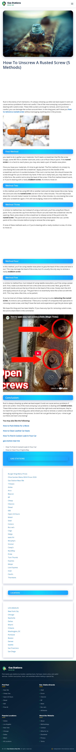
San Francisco (13, 648)
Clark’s (10, 574)
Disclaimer (44, 734)
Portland (11, 635)
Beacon (11, 494)
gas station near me (11, 441)
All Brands (44, 710)
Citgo (10, 531)
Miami (10, 625)
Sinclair (11, 544)
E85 (9, 510)
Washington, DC (14, 631)
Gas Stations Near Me (13, 749)
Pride (10, 554)
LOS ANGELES (13, 608)
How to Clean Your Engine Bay (17, 450)
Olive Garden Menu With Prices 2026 (22, 477)
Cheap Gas (6, 693)
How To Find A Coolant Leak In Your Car (19, 436)
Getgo (10, 534)
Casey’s (11, 547)
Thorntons (12, 577)
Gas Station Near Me (16, 480)
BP (9, 497)
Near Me (6, 690)
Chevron (11, 504)
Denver (10, 641)
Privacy (43, 738)
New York (6, 727)
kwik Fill (11, 537)
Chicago (11, 614)
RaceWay (11, 551)
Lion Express (13, 567)
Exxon (43, 693)
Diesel (10, 507)
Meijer (10, 564)
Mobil (10, 517)
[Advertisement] (38, 87)
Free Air (5, 707)
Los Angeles (7, 724)
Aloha (10, 487)
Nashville (11, 618)
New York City (13, 611)
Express (11, 561)
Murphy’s (11, 541)
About (42, 721)
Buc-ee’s (11, 527)
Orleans (11, 628)
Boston (10, 638)
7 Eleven (11, 484)
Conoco (11, 524)
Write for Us (44, 731)
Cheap (10, 500)
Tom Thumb (13, 557)
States (5, 721)
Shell (10, 521)
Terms (43, 741)
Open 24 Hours (14, 514)
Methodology (45, 724)
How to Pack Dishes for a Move (16, 426)
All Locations (7, 741)
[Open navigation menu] (72, 3)
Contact (43, 727)
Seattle (10, 645)
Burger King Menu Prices (17, 474)
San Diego (12, 651)
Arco (9, 490)
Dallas (10, 621)
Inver (10, 571)
